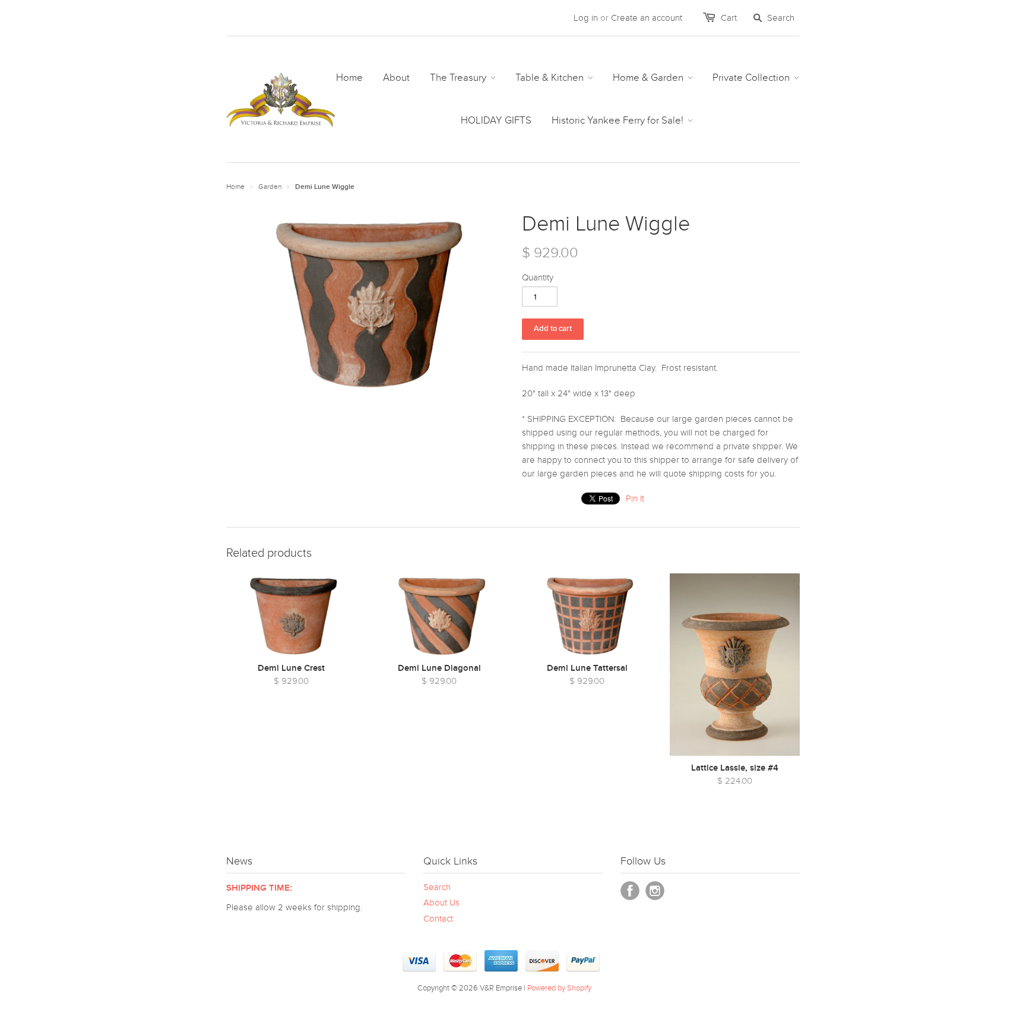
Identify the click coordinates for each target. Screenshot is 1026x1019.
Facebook (629, 890)
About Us (441, 902)
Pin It (635, 498)
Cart (729, 17)
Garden (269, 186)
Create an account (646, 17)
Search (437, 887)
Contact (438, 918)
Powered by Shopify (559, 988)
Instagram (654, 890)
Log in (586, 17)
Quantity (537, 277)
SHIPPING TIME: (259, 888)
